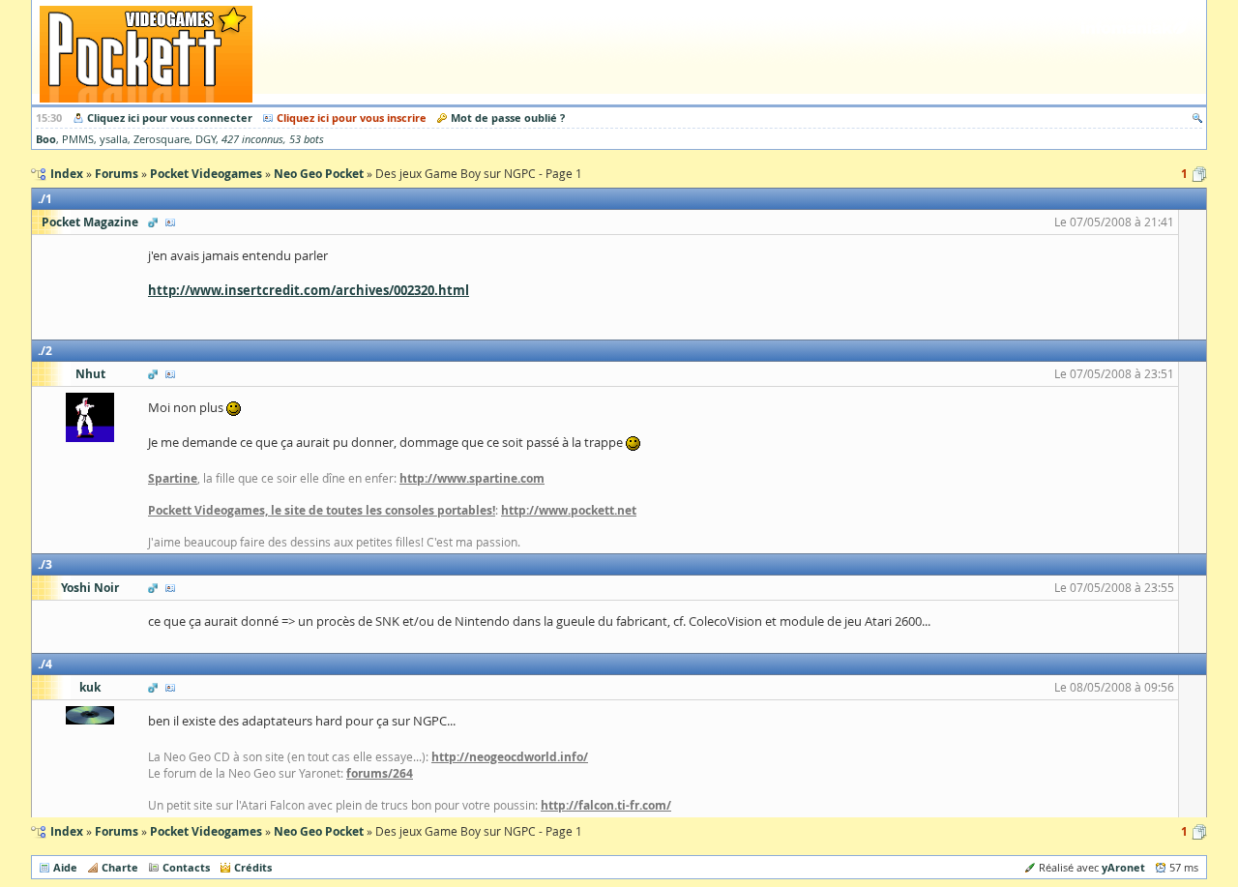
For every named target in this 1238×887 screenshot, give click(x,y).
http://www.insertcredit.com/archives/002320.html (308, 290)
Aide (65, 867)
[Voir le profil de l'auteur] (170, 222)
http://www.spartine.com (472, 478)
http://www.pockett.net (568, 510)
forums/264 (379, 773)
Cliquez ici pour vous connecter (169, 117)
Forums (116, 831)
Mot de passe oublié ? (508, 117)
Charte (120, 867)
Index (66, 831)
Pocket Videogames (206, 831)
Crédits (253, 867)
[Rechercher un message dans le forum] (1197, 117)
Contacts (186, 867)
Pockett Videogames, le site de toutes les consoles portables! (321, 510)
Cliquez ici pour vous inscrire (352, 117)
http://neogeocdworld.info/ (509, 757)
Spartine (172, 478)
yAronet (1123, 867)
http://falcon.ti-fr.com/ (606, 805)
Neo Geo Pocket (319, 831)
